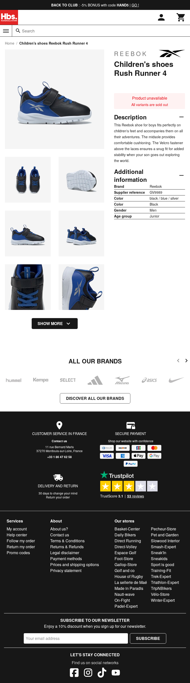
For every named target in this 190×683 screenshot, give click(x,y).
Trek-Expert (161, 576)
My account (17, 529)
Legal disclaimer (64, 552)
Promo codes (18, 552)
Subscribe (148, 638)
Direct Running (128, 541)
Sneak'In (158, 552)
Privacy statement (65, 570)
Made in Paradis (129, 588)
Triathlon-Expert (165, 582)
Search (28, 31)
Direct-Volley (126, 546)
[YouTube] (116, 673)
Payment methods (66, 558)
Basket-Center (127, 529)
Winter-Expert (163, 600)
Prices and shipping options (74, 564)
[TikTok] (102, 673)
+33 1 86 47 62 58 (59, 457)
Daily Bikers (125, 535)
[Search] (18, 30)
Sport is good (162, 564)
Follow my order (21, 541)
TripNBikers (161, 588)
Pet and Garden (165, 535)
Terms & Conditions (67, 541)
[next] (186, 361)
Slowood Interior (165, 541)
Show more (50, 323)
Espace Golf (125, 552)
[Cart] (181, 17)
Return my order (21, 546)
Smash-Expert (163, 546)
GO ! (135, 4)
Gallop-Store (126, 564)
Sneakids (159, 558)
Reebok (131, 53)
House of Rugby (129, 576)
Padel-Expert (126, 606)
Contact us (59, 441)
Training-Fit (161, 570)
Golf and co (125, 570)
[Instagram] (88, 673)
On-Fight (122, 600)
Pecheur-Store (163, 529)
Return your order (58, 497)
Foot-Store (124, 558)
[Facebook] (74, 673)
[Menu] (6, 31)
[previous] (178, 361)
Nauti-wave (125, 594)
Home (9, 43)
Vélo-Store (160, 594)
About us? (59, 529)
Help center (17, 535)
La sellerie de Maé (131, 582)
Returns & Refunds (67, 546)
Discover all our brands (95, 398)
